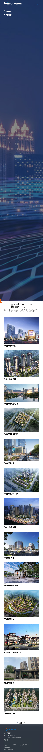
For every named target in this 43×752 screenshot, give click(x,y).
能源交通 (33, 310)
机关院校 (13, 310)
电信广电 (23, 310)
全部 (6, 310)
